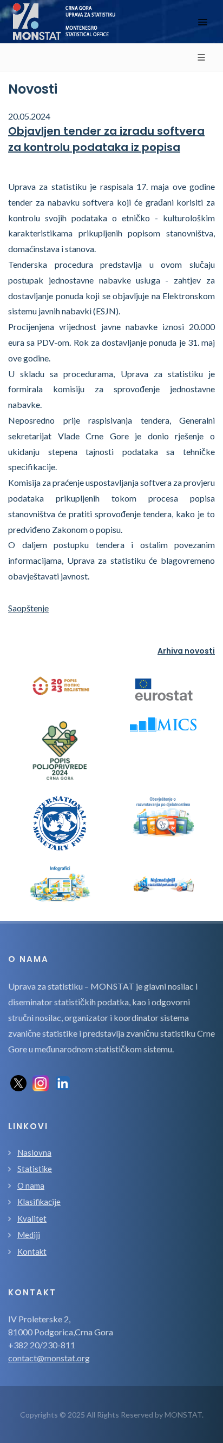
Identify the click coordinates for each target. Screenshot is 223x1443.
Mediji (28, 1235)
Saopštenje (28, 608)
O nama (30, 1185)
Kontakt (32, 1251)
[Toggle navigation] (202, 22)
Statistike (34, 1169)
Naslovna (34, 1152)
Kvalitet (32, 1218)
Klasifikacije (39, 1202)
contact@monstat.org (49, 1358)
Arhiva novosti (186, 650)
